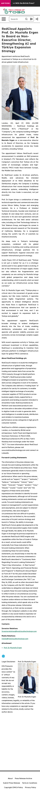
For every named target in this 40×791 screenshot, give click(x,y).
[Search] (26, 19)
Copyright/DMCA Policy (13, 787)
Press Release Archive (23, 778)
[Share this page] (36, 19)
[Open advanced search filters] (31, 19)
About (10, 778)
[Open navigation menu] (4, 19)
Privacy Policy (30, 787)
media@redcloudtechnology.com (15, 639)
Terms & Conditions (29, 783)
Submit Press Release (11, 783)
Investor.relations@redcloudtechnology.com (19, 631)
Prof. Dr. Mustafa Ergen (13, 648)
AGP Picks (5, 3)
